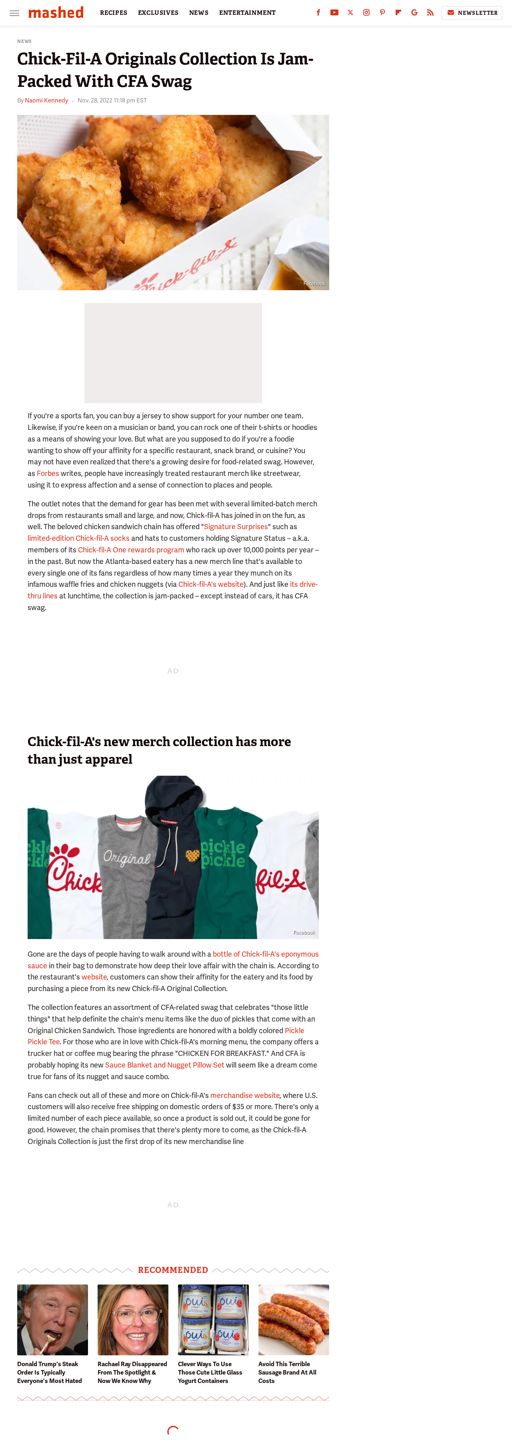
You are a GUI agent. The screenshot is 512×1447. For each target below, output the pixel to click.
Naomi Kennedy (46, 100)
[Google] (414, 14)
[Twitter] (350, 14)
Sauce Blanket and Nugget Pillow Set (164, 1065)
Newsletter (478, 13)
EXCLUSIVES (158, 13)
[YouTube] (334, 14)
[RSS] (430, 14)
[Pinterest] (382, 14)
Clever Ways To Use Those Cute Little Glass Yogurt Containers (210, 1372)
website (94, 976)
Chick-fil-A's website (211, 584)
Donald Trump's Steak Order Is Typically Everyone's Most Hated (49, 1372)
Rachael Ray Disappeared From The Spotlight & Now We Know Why (132, 1372)
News (24, 41)
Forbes (48, 473)
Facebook (314, 283)
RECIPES (114, 13)
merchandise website (245, 1095)
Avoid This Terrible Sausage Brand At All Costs (287, 1372)
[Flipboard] (398, 14)
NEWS (199, 13)
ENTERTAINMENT (247, 13)
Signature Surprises (236, 526)
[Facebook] (318, 14)
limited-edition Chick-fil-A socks (79, 538)
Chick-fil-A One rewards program (131, 549)
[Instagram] (366, 14)
